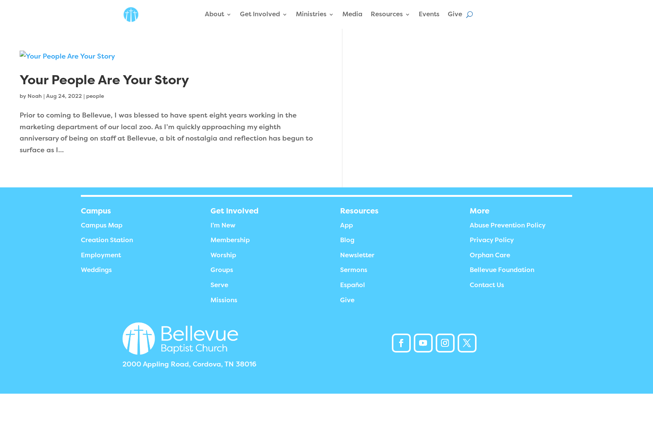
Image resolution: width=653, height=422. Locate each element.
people (95, 96)
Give (455, 14)
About (214, 14)
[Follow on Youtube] (423, 343)
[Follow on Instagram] (445, 343)
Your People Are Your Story (104, 80)
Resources (387, 14)
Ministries (311, 14)
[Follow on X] (467, 343)
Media (352, 14)
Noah (35, 96)
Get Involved (260, 14)
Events (429, 14)
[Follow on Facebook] (401, 343)
